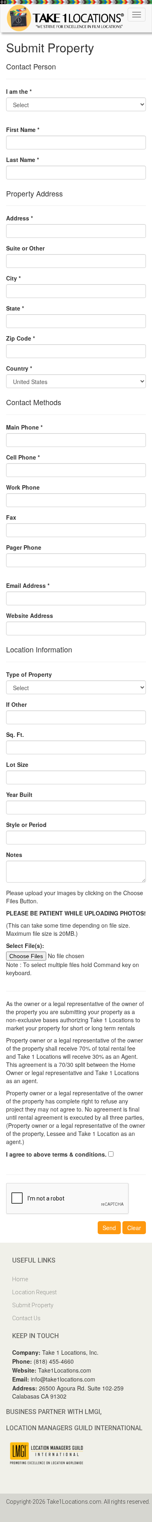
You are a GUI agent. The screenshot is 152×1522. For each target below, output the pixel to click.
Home (20, 1279)
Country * (19, 368)
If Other (16, 704)
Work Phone (23, 487)
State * (15, 308)
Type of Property (29, 674)
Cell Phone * (23, 457)
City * (13, 278)
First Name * (22, 129)
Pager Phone (23, 547)
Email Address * (27, 585)
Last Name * (22, 159)
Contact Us (26, 1318)
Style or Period (26, 824)
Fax (11, 517)
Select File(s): (25, 945)
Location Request (34, 1292)
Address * (19, 218)
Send (109, 1228)
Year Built (19, 794)
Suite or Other (25, 248)
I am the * (19, 91)
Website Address (29, 615)
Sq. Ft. (15, 734)
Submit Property (33, 1305)
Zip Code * (20, 338)
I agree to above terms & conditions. (56, 1154)
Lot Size (17, 764)
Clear (134, 1228)
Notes (14, 855)
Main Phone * (24, 427)
